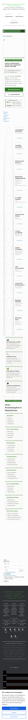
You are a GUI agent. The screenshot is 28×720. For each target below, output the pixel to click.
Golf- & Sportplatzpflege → (13, 483)
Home (4, 36)
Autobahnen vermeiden (19, 577)
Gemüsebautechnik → (12, 456)
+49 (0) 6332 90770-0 (23, 620)
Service (5, 113)
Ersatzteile (6, 115)
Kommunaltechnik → (12, 470)
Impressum (17, 661)
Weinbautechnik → (11, 443)
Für (4, 574)
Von (6, 563)
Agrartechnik (10, 594)
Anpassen (14, 712)
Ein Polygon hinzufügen (9, 572)
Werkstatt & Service (11, 598)
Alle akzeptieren (14, 708)
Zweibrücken (6, 121)
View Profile (19, 138)
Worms (5, 119)
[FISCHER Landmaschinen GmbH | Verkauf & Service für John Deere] (14, 5)
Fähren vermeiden (9, 578)
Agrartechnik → (10, 415)
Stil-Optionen (7, 575)
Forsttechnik (15, 596)
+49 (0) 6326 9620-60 (7, 620)
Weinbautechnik (17, 594)
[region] (14, 705)
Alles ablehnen (14, 716)
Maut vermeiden (9, 577)
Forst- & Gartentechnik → (13, 429)
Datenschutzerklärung (9, 661)
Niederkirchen (7, 118)
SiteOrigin (16, 667)
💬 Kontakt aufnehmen (14, 89)
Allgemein (6, 112)
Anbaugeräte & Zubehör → (13, 497)
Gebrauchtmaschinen (9, 591)
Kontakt (19, 598)
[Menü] (22, 31)
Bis (5, 567)
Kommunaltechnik (7, 596)
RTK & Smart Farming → (13, 511)
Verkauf (5, 116)
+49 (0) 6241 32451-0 (15, 619)
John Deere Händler (19, 591)
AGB (23, 661)
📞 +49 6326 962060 (14, 94)
